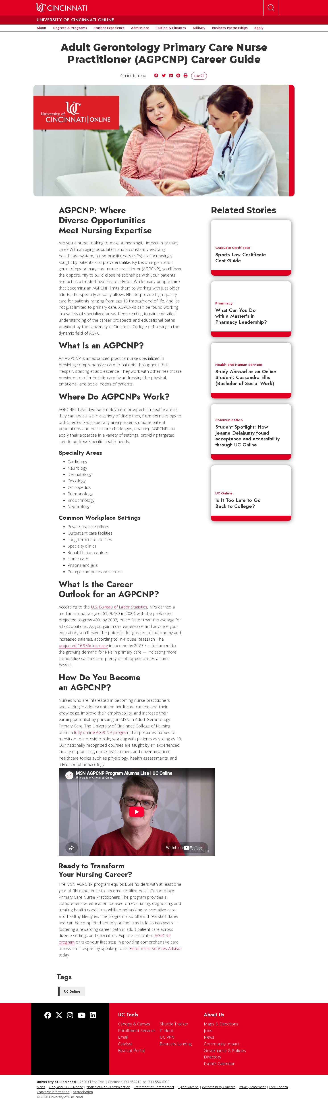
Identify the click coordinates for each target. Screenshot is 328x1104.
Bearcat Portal (131, 1050)
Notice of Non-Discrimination (108, 1087)
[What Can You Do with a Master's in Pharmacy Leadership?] (251, 289)
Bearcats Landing (176, 1043)
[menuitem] (41, 28)
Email (123, 1037)
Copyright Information (53, 1092)
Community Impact (221, 1043)
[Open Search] (271, 8)
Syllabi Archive (188, 1087)
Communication (229, 420)
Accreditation (83, 1092)
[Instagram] (70, 1016)
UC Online (224, 493)
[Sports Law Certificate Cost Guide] (251, 231)
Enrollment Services (137, 1030)
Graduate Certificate (232, 247)
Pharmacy (224, 303)
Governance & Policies (225, 1050)
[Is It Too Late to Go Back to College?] (251, 476)
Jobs (208, 1030)
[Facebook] (47, 1016)
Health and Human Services (239, 364)
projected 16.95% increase (83, 645)
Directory (212, 1057)
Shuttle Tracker (174, 1024)
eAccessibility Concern (218, 1087)
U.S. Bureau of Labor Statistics (119, 607)
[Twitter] (59, 1016)
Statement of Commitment (154, 1087)
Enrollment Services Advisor (155, 948)
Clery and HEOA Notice (66, 1087)
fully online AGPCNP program (101, 732)
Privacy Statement (252, 1087)
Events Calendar (219, 1063)
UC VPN (167, 1037)
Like (197, 76)
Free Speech (278, 1087)
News (209, 1037)
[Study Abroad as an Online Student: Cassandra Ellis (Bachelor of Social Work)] (251, 351)
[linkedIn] (93, 1016)
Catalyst (125, 1043)
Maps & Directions (221, 1024)
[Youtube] (81, 1016)
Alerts (41, 1087)
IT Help (166, 1030)
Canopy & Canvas (134, 1024)
